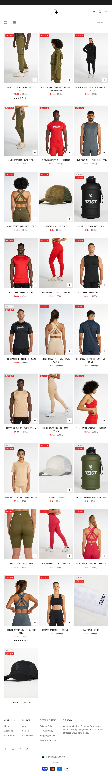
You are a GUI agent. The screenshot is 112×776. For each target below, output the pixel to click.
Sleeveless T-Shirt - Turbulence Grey (91, 160)
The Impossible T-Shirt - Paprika (56, 160)
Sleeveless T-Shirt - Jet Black (91, 292)
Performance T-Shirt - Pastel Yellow (21, 497)
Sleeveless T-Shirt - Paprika (21, 292)
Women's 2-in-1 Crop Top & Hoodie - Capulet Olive (56, 89)
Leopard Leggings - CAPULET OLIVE (21, 160)
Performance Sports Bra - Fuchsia (91, 563)
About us (8, 731)
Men (23, 726)
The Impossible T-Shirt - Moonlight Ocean (91, 360)
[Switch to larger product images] (5, 22)
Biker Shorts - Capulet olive (21, 563)
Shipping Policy (47, 735)
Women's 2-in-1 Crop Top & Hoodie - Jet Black (90, 89)
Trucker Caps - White (56, 497)
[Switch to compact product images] (14, 22)
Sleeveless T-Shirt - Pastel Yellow (21, 428)
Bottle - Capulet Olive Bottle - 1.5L (91, 497)
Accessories (27, 735)
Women (25, 731)
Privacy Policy (46, 726)
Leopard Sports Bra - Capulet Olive (21, 226)
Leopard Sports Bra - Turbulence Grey (21, 631)
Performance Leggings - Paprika (56, 292)
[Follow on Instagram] (20, 749)
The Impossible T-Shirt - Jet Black (21, 358)
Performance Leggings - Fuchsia (56, 563)
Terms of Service (48, 740)
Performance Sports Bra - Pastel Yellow (56, 360)
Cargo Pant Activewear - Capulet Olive (21, 89)
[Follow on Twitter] (12, 749)
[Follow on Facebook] (5, 749)
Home (7, 726)
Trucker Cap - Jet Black (21, 702)
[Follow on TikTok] (27, 749)
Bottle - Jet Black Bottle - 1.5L (90, 226)
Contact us (9, 735)
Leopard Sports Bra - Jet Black (56, 630)
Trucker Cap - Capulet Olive (56, 226)
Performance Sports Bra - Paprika (91, 428)
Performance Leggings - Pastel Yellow (55, 429)
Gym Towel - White (91, 630)
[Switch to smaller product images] (10, 22)
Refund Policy (46, 731)
